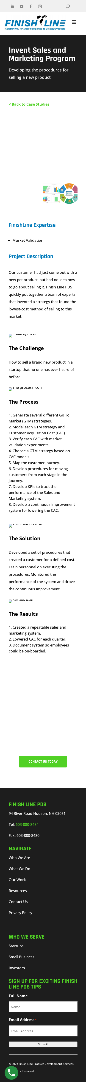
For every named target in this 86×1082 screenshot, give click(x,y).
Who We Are (19, 857)
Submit (43, 1044)
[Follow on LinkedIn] (12, 6)
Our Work (17, 879)
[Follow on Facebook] (30, 6)
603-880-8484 (27, 824)
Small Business (21, 956)
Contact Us (18, 901)
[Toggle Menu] (73, 22)
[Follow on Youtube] (21, 6)
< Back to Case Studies (29, 104)
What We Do (19, 868)
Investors (17, 967)
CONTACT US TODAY (43, 761)
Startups (16, 945)
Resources (18, 890)
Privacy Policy (20, 912)
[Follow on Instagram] (40, 6)
